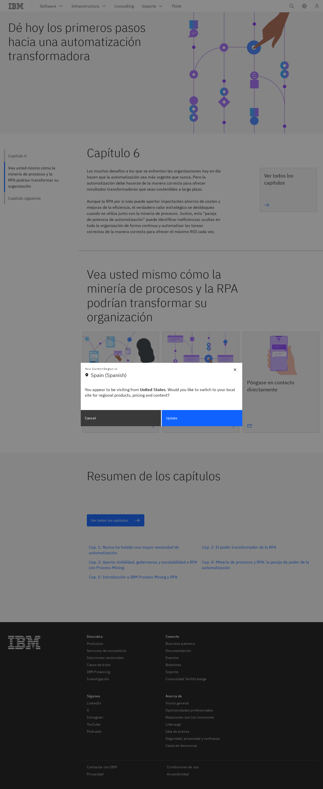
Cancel (90, 418)
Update (172, 418)
